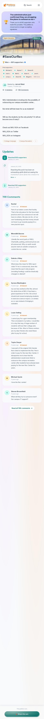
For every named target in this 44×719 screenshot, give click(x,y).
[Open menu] (39, 5)
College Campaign (10, 141)
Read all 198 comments (22, 408)
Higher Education (9, 38)
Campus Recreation (25, 141)
